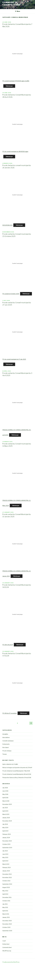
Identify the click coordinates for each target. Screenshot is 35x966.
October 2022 (6, 881)
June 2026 (5, 791)
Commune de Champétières (11, 3)
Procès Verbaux (6, 751)
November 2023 (7, 841)
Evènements (6, 744)
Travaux (4, 754)
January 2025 (6, 817)
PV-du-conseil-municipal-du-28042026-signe (15, 151)
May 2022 (5, 891)
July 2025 (5, 807)
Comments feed (6, 947)
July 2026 (5, 787)
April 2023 (5, 861)
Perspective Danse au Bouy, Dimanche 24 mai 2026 (16, 777)
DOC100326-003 (7, 225)
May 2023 (5, 857)
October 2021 (6, 901)
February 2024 (6, 834)
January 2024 (6, 837)
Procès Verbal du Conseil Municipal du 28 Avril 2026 (16, 774)
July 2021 (5, 904)
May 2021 (5, 907)
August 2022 (6, 887)
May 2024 (5, 827)
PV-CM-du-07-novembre (9, 713)
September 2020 (7, 930)
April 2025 (5, 811)
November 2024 (7, 821)
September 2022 (7, 884)
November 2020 (7, 924)
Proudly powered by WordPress (10, 962)
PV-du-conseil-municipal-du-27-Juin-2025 (14, 359)
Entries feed (5, 944)
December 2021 (7, 897)
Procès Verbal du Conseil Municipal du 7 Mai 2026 (16, 771)
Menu (18, 11)
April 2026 (5, 797)
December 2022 (7, 874)
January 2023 (6, 871)
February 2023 (6, 867)
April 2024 (5, 831)
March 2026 (5, 801)
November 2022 (7, 877)
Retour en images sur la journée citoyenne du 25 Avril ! (17, 767)
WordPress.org (6, 951)
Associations (6, 737)
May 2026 (5, 794)
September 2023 (7, 847)
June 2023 (5, 854)
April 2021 (5, 911)
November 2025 (7, 804)
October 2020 (6, 927)
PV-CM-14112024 (7, 644)
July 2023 (5, 851)
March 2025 (5, 814)
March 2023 (5, 864)
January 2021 (6, 917)
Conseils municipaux (8, 741)
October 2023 (6, 844)
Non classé (5, 747)
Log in (4, 941)
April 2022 (5, 894)
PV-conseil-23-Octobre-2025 (10, 293)
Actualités (5, 734)
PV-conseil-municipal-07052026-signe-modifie (15, 81)
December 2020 (7, 920)
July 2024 (5, 824)
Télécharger (9, 86)
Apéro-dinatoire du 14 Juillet (10, 764)
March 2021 (5, 914)
